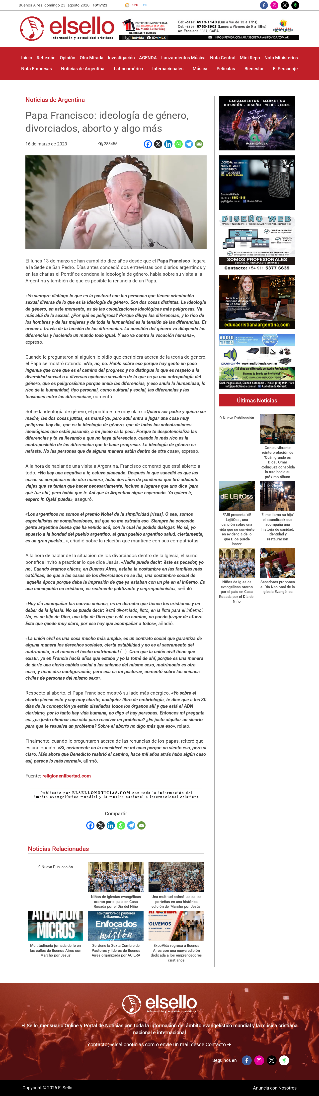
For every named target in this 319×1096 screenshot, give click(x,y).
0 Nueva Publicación (55, 867)
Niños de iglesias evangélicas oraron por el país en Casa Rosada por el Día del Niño (116, 902)
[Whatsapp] (178, 144)
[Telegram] (188, 144)
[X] (158, 144)
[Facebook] (148, 144)
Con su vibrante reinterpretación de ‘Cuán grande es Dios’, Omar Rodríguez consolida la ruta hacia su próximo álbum (277, 462)
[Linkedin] (168, 144)
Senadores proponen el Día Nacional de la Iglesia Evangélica (277, 587)
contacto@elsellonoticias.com (121, 1044)
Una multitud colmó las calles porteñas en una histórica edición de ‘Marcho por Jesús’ (176, 902)
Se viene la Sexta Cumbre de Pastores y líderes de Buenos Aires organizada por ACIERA (116, 950)
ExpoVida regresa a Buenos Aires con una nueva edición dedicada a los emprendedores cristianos (176, 953)
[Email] (199, 144)
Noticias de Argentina (55, 99)
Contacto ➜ (218, 1044)
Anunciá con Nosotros (275, 1088)
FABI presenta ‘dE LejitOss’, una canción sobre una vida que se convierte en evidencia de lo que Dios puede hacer (236, 529)
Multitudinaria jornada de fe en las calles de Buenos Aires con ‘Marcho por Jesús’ (55, 950)
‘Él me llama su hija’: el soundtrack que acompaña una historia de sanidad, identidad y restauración (278, 527)
